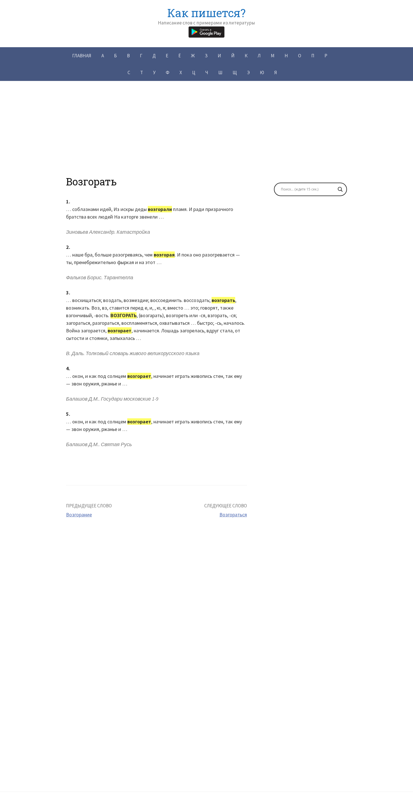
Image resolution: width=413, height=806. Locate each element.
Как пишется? (206, 12)
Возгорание (79, 514)
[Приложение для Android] (206, 31)
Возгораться (233, 514)
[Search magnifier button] (340, 189)
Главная (81, 56)
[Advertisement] (206, 136)
